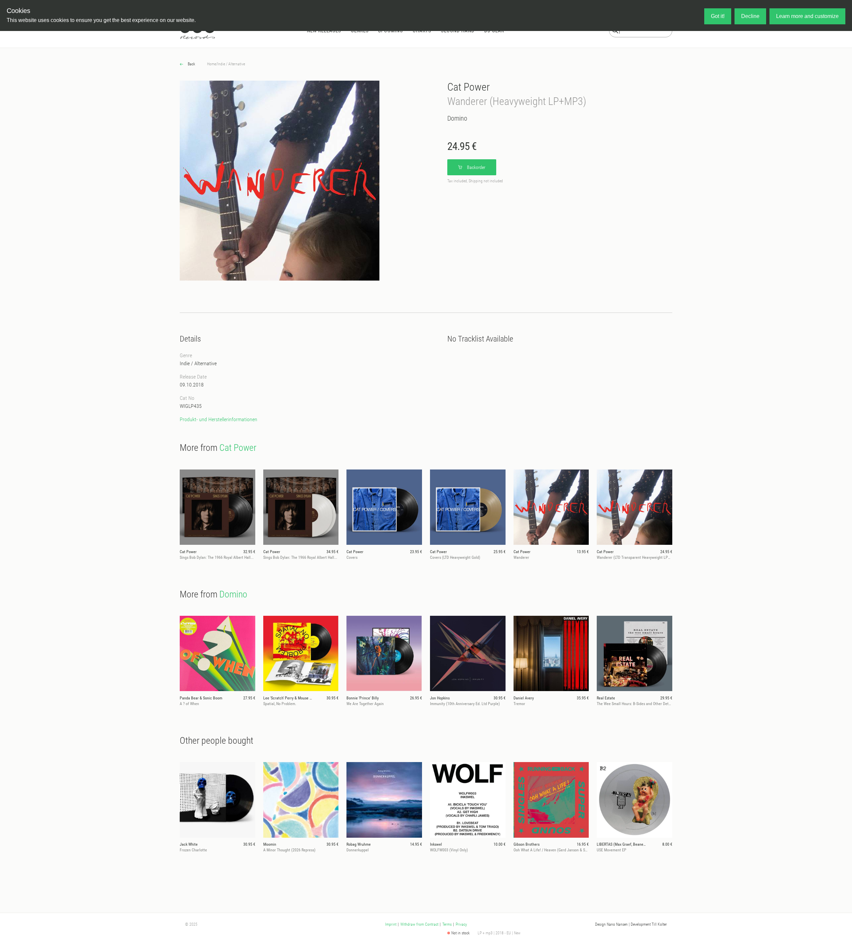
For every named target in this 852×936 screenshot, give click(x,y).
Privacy (461, 924)
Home (211, 64)
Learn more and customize (807, 16)
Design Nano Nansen (611, 924)
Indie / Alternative (231, 64)
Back (191, 64)
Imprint (390, 924)
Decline (750, 16)
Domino (457, 118)
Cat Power (468, 87)
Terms (447, 924)
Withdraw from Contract (419, 924)
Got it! (718, 16)
